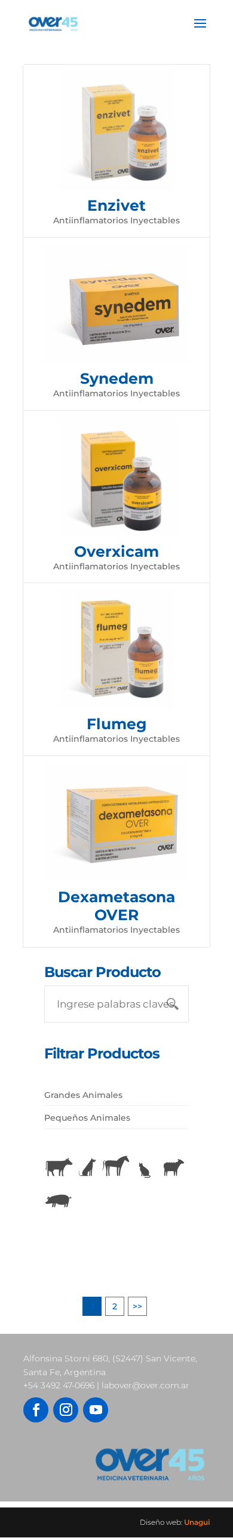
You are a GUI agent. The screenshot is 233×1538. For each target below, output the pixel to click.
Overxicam (116, 551)
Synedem (117, 378)
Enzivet (116, 205)
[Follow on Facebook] (35, 1409)
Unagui (197, 1522)
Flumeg (117, 724)
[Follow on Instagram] (65, 1409)
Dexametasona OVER (116, 906)
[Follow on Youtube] (95, 1409)
